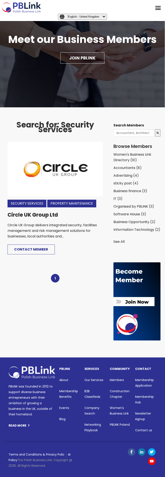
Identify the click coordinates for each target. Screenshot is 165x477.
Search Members (128, 125)
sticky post (125, 183)
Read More (17, 425)
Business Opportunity (134, 221)
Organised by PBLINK (133, 206)
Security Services (27, 203)
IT (117, 198)
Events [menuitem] (64, 408)
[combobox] (134, 133)
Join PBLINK (82, 58)
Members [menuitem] (117, 380)
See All (119, 241)
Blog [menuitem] (62, 419)
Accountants (127, 167)
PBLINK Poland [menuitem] (120, 424)
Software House (129, 214)
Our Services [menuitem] (93, 380)
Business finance (130, 190)
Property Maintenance (71, 203)
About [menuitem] (63, 380)
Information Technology (136, 229)
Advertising (126, 175)
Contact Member (31, 249)
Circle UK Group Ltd (33, 214)
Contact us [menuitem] (143, 430)
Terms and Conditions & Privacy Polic (36, 454)
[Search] (157, 133)
